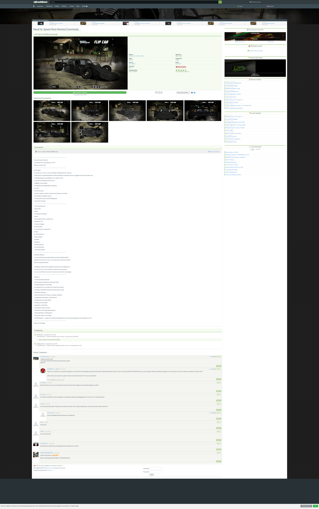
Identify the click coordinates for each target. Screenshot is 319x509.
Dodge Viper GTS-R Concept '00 (233, 99)
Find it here (49, 470)
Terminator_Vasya (45, 356)
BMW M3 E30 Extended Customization (235, 157)
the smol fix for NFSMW (231, 119)
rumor (41, 422)
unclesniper (43, 382)
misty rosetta (50, 412)
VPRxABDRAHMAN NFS (46, 452)
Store (77, 6)
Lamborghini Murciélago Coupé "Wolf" (235, 122)
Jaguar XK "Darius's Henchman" (233, 133)
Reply (219, 366)
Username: (146, 468)
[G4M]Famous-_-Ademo (134, 56)
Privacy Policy (306, 506)
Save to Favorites (182, 67)
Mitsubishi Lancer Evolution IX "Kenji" (235, 127)
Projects (57, 6)
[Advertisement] (255, 191)
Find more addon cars (215, 151)
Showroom (49, 6)
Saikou (142, 56)
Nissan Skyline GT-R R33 (231, 102)
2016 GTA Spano (229, 159)
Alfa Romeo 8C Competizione (232, 139)
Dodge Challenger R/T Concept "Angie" (235, 125)
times (130, 67)
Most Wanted (132, 63)
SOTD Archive (270, 41)
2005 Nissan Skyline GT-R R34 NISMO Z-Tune (237, 154)
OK (316, 506)
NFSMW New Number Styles (232, 88)
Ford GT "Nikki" (229, 130)
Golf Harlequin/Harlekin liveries (233, 83)
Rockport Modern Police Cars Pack (234, 167)
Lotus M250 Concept (230, 136)
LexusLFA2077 (44, 443)
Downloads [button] (40, 6)
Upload (84, 6)
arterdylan (43, 394)
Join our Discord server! (256, 50)
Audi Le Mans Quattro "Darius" (233, 94)
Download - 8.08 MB (81, 92)
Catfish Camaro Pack (230, 97)
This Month (258, 149)
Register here (48, 468)
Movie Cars (178, 63)
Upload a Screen (240, 41)
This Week (252, 149)
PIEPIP (42, 431)
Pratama (42, 404)
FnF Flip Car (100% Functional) (233, 174)
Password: (146, 471)
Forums (72, 6)
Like (219, 356)
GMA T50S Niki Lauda (231, 172)
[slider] (181, 70)
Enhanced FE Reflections (231, 91)
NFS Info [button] (64, 6)
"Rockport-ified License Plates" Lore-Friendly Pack (238, 105)
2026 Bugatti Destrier (231, 141)
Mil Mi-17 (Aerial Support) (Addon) (234, 108)
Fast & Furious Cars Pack (231, 164)
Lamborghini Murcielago (231, 85)
